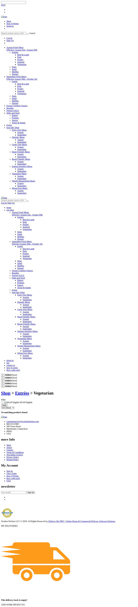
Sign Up (10, 40)
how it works (12, 368)
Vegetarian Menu (24, 338)
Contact (9, 450)
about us (10, 26)
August (26, 297)
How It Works (12, 24)
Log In (9, 38)
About (9, 447)
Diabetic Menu (23, 302)
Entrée (20, 246)
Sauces (20, 285)
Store (8, 445)
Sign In (9, 471)
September (27, 300)
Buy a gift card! (13, 370)
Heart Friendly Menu (26, 317)
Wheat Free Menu (25, 353)
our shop (10, 210)
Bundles (9, 108)
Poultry (26, 224)
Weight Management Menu (28, 346)
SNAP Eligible (25, 402)
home (8, 207)
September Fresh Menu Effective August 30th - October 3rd (21, 78)
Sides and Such (13, 113)
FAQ (3, 5)
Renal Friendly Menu (26, 324)
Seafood (26, 227)
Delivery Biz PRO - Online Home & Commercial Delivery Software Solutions (81, 521)
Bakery (20, 280)
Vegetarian (27, 229)
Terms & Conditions (15, 452)
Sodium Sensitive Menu (27, 331)
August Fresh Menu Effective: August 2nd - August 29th (21, 48)
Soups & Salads (24, 288)
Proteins (20, 283)
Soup (19, 232)
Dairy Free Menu (24, 295)
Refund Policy (12, 460)
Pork (25, 222)
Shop (8, 21)
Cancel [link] (32, 33)
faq (7, 363)
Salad (19, 234)
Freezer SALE (12, 110)
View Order (11, 473)
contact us (10, 365)
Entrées (20, 217)
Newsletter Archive (14, 455)
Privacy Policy (12, 457)
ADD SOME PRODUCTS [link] (13, 604)
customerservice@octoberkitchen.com (22, 421)
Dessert (20, 239)
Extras (9, 125)
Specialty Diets (12, 127)
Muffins (20, 237)
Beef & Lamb (28, 220)
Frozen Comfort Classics (16, 106)
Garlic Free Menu (24, 309)
